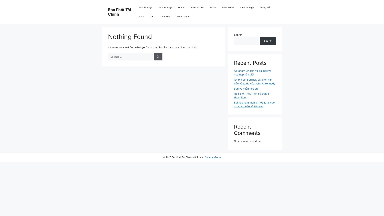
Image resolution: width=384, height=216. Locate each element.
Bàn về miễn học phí (246, 88)
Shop (141, 16)
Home (181, 7)
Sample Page (145, 7)
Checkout (165, 16)
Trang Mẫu (265, 7)
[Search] (158, 56)
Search (238, 34)
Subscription (197, 7)
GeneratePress (213, 157)
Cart (152, 16)
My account (183, 16)
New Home (228, 7)
